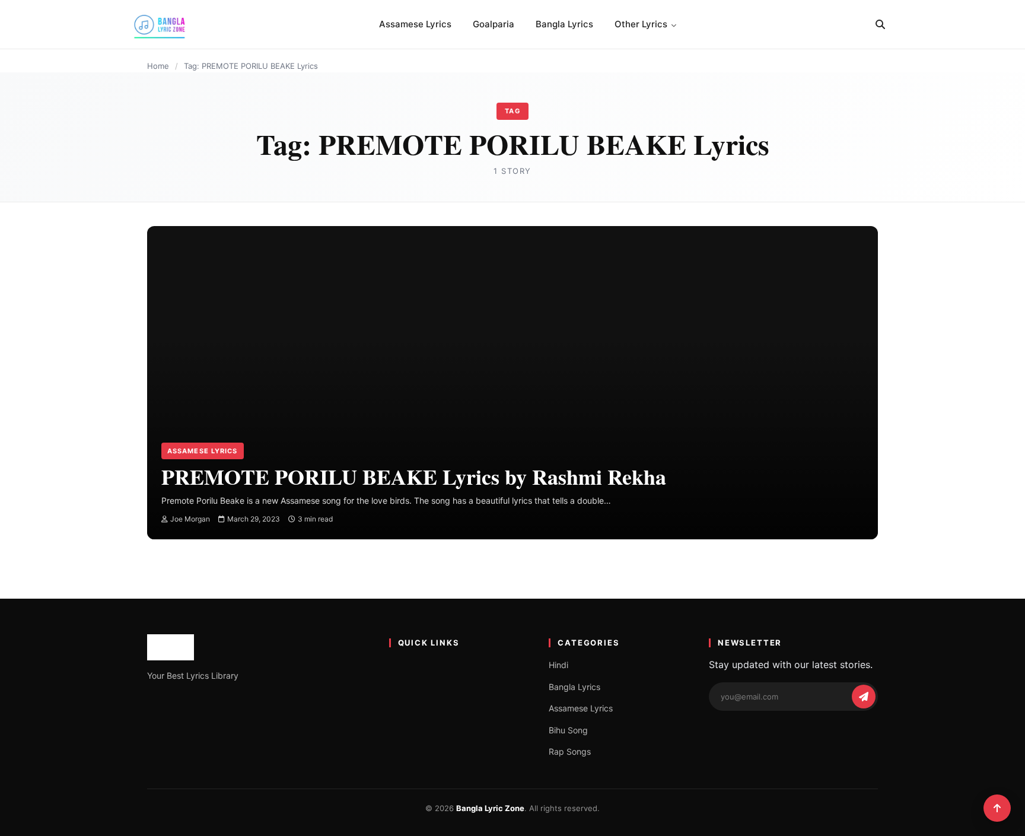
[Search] (880, 24)
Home (158, 66)
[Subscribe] (864, 696)
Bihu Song (568, 730)
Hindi (558, 665)
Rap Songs (570, 751)
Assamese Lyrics (415, 24)
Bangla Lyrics (564, 24)
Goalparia (493, 24)
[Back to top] (997, 808)
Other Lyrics (641, 24)
